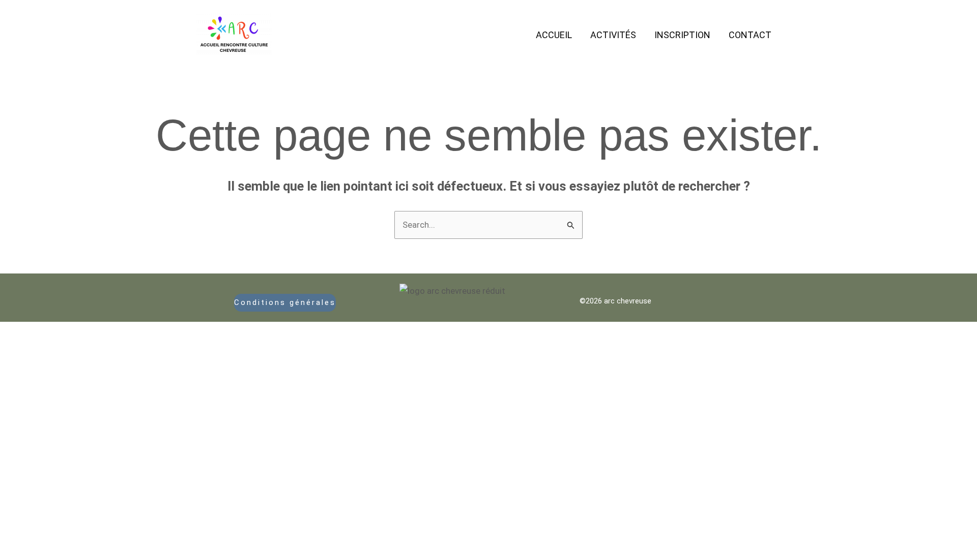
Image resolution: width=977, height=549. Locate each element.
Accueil (554, 34)
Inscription (682, 34)
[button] (285, 303)
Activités (613, 34)
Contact (750, 34)
